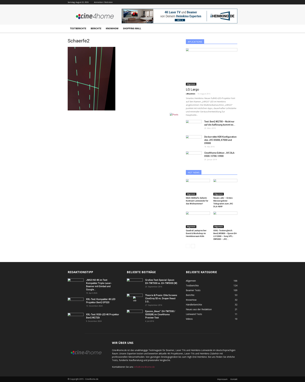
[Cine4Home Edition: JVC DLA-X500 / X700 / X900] (194, 156)
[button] (233, 28)
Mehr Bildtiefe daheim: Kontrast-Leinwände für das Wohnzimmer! (197, 201)
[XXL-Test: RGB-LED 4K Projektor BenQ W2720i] (76, 318)
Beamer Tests (193, 290)
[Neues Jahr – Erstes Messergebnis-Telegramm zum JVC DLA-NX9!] (225, 187)
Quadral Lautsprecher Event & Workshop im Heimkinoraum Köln (196, 233)
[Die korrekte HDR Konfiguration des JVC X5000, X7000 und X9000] (194, 140)
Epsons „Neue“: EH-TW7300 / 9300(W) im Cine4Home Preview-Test (160, 314)
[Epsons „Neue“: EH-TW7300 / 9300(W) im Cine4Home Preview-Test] (135, 315)
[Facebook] (229, 2)
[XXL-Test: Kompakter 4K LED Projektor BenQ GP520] (76, 303)
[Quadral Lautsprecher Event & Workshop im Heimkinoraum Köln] (198, 219)
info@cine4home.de (144, 366)
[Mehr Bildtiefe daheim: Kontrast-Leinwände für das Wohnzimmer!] (198, 187)
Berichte (96, 28)
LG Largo (192, 89)
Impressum (222, 379)
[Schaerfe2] (91, 109)
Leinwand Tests (194, 314)
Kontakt (233, 379)
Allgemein (191, 84)
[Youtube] (235, 2)
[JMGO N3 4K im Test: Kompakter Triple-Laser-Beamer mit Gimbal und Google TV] (76, 284)
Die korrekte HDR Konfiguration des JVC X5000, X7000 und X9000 (220, 140)
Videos (189, 318)
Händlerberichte (194, 304)
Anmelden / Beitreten (103, 2)
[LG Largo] (211, 66)
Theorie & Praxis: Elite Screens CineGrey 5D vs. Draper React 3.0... (161, 298)
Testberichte (78, 28)
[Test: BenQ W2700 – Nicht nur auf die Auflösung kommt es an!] (194, 125)
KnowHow (112, 28)
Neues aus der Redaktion (199, 309)
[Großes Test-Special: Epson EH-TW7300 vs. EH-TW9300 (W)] (135, 284)
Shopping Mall (132, 28)
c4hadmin (190, 93)
